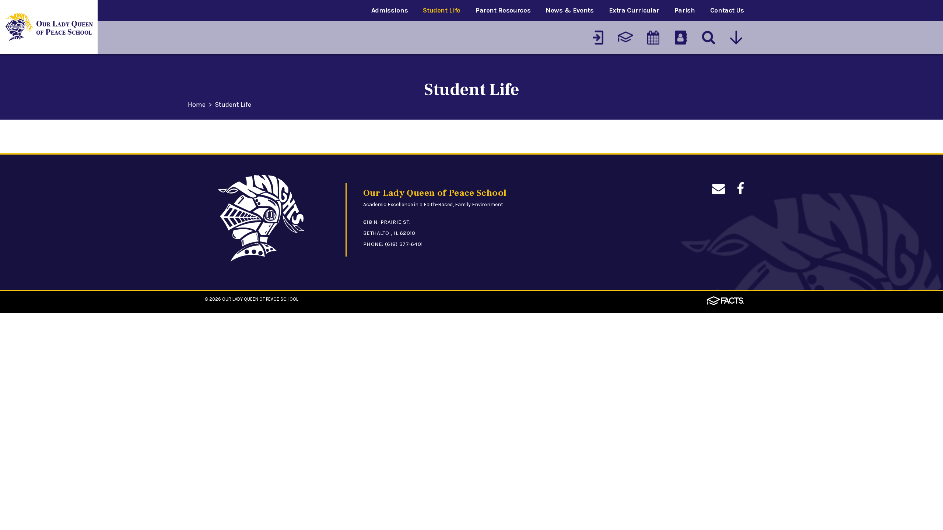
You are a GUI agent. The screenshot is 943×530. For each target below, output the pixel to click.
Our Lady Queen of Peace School (260, 299)
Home (197, 105)
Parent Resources (503, 10)
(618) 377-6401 (404, 244)
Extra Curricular (634, 10)
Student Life (441, 10)
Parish (684, 10)
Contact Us (727, 10)
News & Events (569, 10)
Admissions (389, 10)
